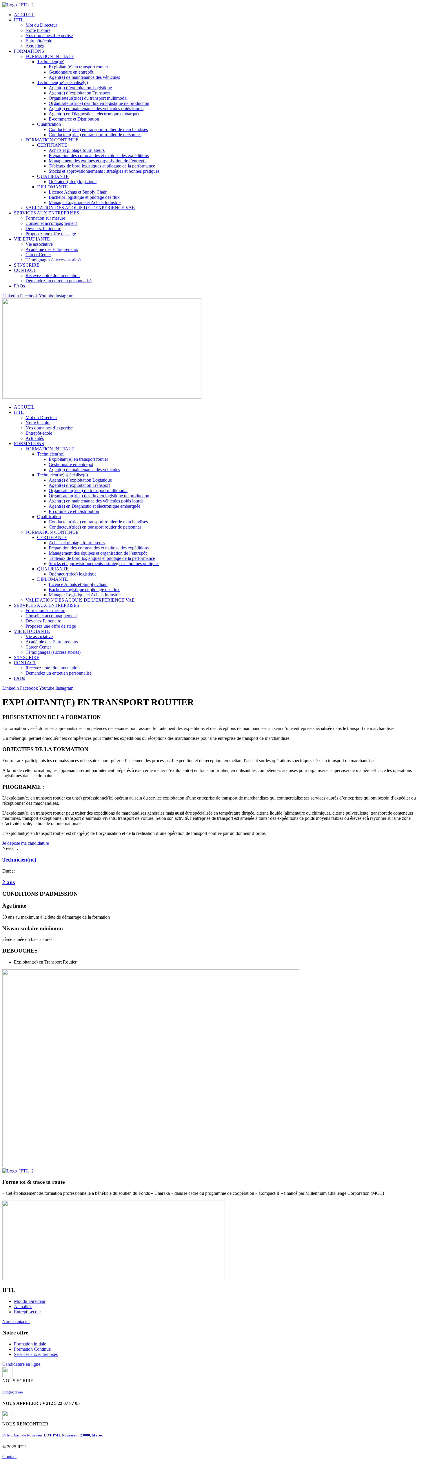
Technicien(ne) (19, 860)
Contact (9, 1456)
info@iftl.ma (12, 1392)
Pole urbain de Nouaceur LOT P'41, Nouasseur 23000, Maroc (52, 1435)
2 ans (8, 882)
